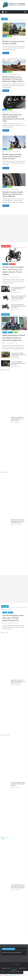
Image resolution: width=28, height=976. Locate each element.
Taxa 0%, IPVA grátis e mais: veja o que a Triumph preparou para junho (13, 617)
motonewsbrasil (16, 189)
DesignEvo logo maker (14, 975)
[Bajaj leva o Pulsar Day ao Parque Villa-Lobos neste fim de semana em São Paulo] (5, 682)
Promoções (10, 612)
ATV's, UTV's (5, 332)
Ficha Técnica (5, 264)
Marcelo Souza (15, 38)
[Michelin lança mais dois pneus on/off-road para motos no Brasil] (14, 142)
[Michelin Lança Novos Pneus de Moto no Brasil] (14, 29)
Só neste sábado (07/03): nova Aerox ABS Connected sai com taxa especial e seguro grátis (18, 886)
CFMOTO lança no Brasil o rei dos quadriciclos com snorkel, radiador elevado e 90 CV (18, 521)
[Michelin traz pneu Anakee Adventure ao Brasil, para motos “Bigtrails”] (14, 179)
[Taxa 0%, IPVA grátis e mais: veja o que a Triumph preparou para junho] (14, 609)
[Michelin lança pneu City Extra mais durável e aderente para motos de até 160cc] (14, 102)
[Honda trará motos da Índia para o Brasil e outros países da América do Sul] (5, 307)
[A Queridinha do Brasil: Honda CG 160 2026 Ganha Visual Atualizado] (5, 290)
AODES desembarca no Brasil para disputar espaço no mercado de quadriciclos (13, 337)
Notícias (10, 36)
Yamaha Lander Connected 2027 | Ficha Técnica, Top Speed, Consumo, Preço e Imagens (12, 270)
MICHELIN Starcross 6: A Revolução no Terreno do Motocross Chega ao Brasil (12, 79)
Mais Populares (12, 264)
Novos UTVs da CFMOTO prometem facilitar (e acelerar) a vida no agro (18, 363)
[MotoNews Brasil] (2, 12)
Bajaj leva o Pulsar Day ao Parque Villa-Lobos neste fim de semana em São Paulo (18, 681)
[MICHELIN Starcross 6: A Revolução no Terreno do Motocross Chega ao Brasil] (14, 64)
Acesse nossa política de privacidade (11, 952)
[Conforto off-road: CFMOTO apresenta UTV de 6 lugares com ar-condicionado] (5, 356)
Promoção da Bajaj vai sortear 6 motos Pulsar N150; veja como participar (18, 784)
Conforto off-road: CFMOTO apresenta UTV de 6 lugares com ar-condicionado (18, 354)
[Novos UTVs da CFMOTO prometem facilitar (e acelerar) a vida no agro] (5, 364)
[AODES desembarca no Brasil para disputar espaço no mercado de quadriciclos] (14, 323)
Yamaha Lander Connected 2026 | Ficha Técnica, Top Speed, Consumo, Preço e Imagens (18, 297)
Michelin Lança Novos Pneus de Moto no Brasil (13, 42)
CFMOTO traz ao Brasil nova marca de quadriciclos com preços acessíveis (17, 419)
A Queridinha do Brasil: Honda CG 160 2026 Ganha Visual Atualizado (18, 289)
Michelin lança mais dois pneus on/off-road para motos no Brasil (11, 156)
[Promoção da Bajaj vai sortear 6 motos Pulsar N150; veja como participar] (5, 785)
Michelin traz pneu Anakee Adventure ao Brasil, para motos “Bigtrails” (12, 194)
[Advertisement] (14, 228)
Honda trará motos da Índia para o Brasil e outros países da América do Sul (18, 306)
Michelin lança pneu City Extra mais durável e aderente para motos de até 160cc (13, 117)
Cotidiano (5, 36)
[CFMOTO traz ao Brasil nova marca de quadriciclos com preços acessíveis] (5, 420)
